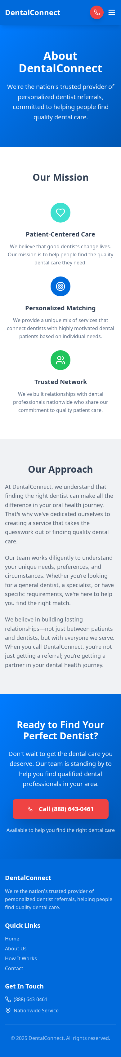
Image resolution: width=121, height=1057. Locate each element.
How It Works (21, 958)
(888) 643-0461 (30, 999)
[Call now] (97, 12)
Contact (14, 968)
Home (12, 938)
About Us (16, 948)
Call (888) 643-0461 (66, 809)
